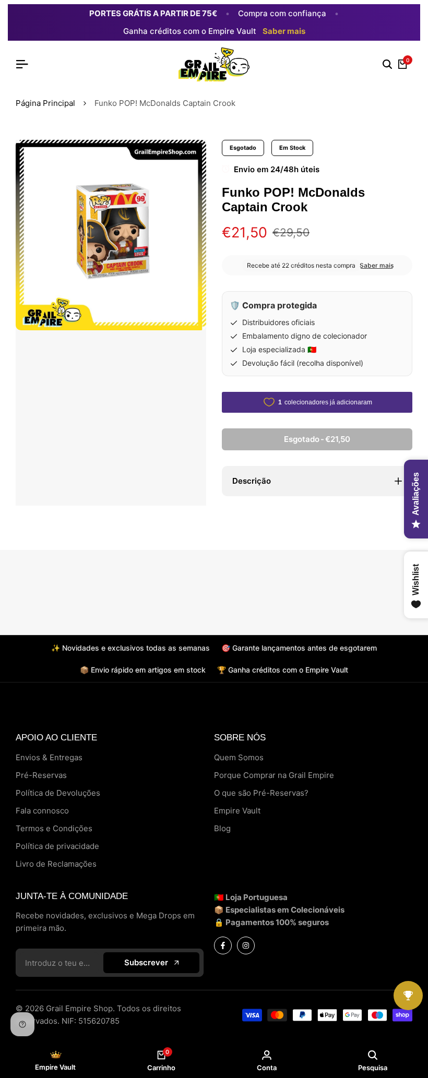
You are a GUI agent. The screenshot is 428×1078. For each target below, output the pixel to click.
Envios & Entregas (49, 757)
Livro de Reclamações (56, 864)
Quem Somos (239, 757)
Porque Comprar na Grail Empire (274, 775)
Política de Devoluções (58, 793)
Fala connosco (42, 811)
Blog (222, 828)
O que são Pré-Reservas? (261, 793)
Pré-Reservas (41, 775)
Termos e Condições (54, 828)
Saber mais (284, 31)
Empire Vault (237, 811)
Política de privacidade (57, 846)
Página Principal (45, 103)
